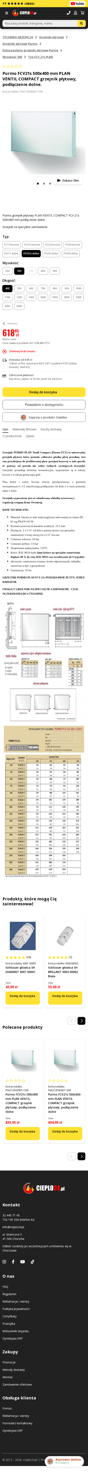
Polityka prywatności (16, 1309)
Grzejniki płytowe (51, 37)
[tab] (5, 429)
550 (31, 271)
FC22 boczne (52, 244)
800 (55, 288)
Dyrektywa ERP (12, 1338)
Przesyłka (8, 1324)
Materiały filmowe (24, 429)
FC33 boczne (72, 244)
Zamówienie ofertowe (17, 1384)
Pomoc (7, 1408)
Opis (5, 429)
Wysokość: (10, 263)
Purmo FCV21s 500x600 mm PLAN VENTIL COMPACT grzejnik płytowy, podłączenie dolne (64, 1103)
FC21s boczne (32, 244)
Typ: (5, 236)
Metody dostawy (13, 1370)
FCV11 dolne (11, 253)
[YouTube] (22, 1262)
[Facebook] (13, 1262)
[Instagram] (4, 1262)
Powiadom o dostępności (44, 404)
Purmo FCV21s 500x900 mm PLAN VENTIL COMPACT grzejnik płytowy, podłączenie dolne (22, 1103)
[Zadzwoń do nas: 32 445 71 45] (68, 13)
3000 (19, 306)
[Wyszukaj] (81, 23)
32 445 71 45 (11, 1215)
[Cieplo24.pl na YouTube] (77, 3)
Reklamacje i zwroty (15, 1301)
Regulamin (9, 1294)
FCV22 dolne (51, 253)
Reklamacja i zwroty (15, 1416)
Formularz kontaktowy (17, 1423)
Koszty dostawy (51, 429)
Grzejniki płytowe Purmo (19, 44)
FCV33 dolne (71, 253)
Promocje (9, 1362)
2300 (78, 297)
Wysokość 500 (12, 57)
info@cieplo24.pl (13, 1227)
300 (7, 271)
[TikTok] (32, 1262)
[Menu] (7, 13)
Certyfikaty (9, 1316)
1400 (31, 297)
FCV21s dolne (31, 253)
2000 (67, 297)
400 (7, 288)
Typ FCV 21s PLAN (40, 57)
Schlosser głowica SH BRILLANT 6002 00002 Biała (63, 972)
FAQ (5, 1287)
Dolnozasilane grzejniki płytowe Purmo (30, 50)
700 (43, 288)
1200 (19, 297)
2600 (7, 306)
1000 (78, 288)
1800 (55, 297)
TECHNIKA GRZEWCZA (17, 37)
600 (43, 271)
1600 (43, 297)
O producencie (12, 436)
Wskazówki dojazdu (15, 1331)
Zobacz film (70, 180)
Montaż (7, 1377)
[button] (75, 13)
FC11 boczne (11, 244)
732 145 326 (10, 1220)
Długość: (9, 280)
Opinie (30, 436)
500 (19, 271)
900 (55, 271)
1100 (7, 297)
